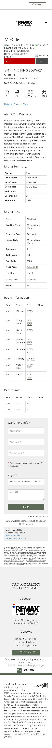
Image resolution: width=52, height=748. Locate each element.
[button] (26, 653)
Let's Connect (26, 652)
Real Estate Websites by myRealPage (26, 666)
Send (26, 506)
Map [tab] (25, 104)
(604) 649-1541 (13, 535)
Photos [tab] (17, 104)
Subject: (11, 475)
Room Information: (17, 297)
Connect (37, 4)
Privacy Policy (25, 663)
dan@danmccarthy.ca (16, 538)
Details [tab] (8, 104)
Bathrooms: (12, 390)
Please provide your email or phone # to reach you (25, 464)
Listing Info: (12, 211)
